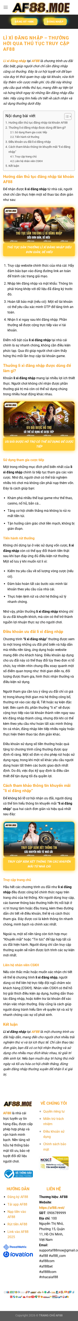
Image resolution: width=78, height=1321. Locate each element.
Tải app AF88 (17, 1204)
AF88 (35, 61)
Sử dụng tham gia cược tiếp (31, 132)
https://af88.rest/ (52, 1208)
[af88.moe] (41, 7)
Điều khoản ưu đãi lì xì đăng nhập (30, 142)
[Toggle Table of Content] (66, 116)
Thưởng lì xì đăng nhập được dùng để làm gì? (37, 127)
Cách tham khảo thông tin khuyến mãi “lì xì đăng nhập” (39, 149)
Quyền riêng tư (54, 1111)
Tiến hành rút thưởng (27, 136)
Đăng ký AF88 (17, 1197)
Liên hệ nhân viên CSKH (29, 161)
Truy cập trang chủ (26, 156)
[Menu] (5, 7)
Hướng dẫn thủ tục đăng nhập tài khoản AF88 (38, 122)
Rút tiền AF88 (17, 1224)
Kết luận (14, 166)
